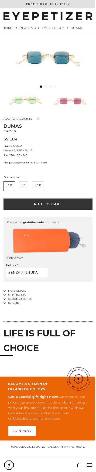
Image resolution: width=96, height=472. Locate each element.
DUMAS (76, 28)
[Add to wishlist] (38, 118)
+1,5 (9, 186)
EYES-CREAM (53, 28)
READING (27, 28)
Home (8, 28)
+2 (23, 186)
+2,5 (37, 186)
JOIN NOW (22, 431)
